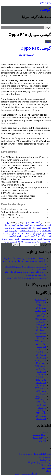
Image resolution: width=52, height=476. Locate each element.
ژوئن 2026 (41, 305)
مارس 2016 (41, 379)
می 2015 (42, 407)
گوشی (45, 9)
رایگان (48, 470)
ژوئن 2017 (41, 346)
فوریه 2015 (41, 415)
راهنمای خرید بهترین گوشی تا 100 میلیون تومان (26, 277)
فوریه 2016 (41, 382)
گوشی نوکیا (42, 241)
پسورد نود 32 (45, 459)
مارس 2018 (41, 324)
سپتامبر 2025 (40, 319)
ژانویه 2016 (41, 385)
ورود (44, 432)
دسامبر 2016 (40, 360)
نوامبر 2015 (41, 391)
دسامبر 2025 (40, 310)
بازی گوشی (40, 225)
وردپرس (42, 440)
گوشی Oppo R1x (35, 48)
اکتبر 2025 (41, 316)
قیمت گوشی (14, 233)
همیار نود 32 (46, 465)
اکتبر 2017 (41, 338)
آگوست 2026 (40, 299)
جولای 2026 (41, 302)
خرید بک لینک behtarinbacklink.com (35, 454)
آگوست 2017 (40, 341)
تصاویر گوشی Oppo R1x (36, 227)
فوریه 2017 (41, 355)
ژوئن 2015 (41, 404)
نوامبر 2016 (41, 363)
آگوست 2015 (40, 399)
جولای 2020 (41, 321)
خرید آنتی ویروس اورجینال (26, 473)
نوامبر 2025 (41, 313)
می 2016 (42, 374)
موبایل (11, 241)
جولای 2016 (41, 368)
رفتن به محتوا (45, 2)
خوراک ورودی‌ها (39, 434)
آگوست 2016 (40, 366)
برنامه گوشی (29, 225)
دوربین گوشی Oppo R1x (30, 230)
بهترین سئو (46, 467)
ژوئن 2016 (41, 371)
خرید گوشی (20, 227)
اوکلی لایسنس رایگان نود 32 (39, 462)
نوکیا (6, 241)
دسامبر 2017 (40, 332)
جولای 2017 (41, 343)
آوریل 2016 (41, 377)
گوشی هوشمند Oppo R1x (26, 241)
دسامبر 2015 (40, 388)
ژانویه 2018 (41, 330)
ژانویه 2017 (41, 357)
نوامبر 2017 (41, 335)
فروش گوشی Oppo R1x (30, 233)
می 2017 (42, 349)
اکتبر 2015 (41, 393)
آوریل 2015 (41, 410)
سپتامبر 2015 (40, 396)
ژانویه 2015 (41, 418)
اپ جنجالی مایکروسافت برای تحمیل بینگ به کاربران (24, 258)
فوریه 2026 (41, 307)
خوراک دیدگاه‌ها (39, 437)
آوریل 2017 (41, 352)
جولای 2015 (41, 402)
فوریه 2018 (41, 327)
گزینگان (47, 27)
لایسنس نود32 (45, 456)
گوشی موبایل (25, 239)
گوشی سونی (36, 239)
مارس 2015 (41, 413)
